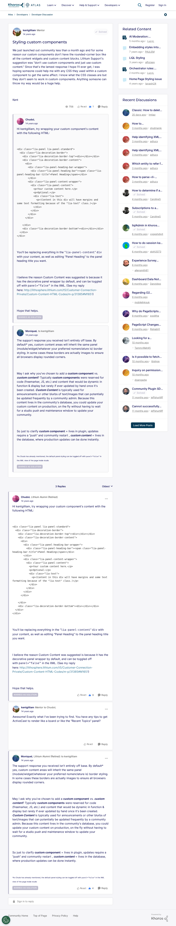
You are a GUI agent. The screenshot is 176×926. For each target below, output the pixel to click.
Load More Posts (143, 425)
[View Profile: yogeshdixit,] (126, 227)
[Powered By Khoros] (159, 918)
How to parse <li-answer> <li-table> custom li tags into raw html (147, 177)
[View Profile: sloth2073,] (126, 245)
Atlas (10, 14)
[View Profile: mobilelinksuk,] (126, 295)
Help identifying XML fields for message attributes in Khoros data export (145, 137)
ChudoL (30, 119)
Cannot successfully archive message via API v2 (145, 406)
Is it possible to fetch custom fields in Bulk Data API (146, 357)
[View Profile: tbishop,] (126, 359)
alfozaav (150, 62)
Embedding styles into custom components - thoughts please (144, 47)
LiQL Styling (137, 58)
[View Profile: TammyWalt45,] (126, 340)
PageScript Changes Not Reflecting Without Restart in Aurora (147, 324)
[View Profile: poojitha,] (126, 313)
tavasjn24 (150, 83)
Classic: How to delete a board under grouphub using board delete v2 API (147, 110)
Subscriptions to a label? (144, 208)
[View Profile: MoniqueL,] (20, 332)
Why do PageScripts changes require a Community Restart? (145, 311)
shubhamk (156, 128)
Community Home (18, 915)
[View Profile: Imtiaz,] (126, 112)
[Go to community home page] (24, 5)
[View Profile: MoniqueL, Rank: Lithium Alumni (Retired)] (15, 758)
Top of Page (40, 915)
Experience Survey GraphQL (144, 260)
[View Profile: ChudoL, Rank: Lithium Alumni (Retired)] (15, 498)
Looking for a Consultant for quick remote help (145, 338)
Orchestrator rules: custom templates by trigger (143, 68)
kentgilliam (29, 30)
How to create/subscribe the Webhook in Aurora (145, 123)
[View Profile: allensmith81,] (126, 263)
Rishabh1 (155, 329)
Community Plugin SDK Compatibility (147, 389)
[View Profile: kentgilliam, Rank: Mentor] (17, 32)
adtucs (154, 141)
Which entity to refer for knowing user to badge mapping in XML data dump (147, 163)
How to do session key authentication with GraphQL (147, 243)
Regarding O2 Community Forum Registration (144, 292)
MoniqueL (31, 331)
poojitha (154, 315)
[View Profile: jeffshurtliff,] (126, 391)
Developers (22, 14)
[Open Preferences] (6, 920)
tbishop (155, 361)
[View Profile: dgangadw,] (126, 372)
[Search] (140, 5)
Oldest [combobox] (107, 486)
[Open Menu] (165, 14)
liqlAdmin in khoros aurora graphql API (144, 225)
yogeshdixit (156, 234)
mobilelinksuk (142, 302)
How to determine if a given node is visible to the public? (147, 190)
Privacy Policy (60, 915)
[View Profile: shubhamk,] (126, 126)
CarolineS (155, 199)
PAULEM (150, 51)
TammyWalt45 (143, 347)
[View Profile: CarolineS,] (126, 193)
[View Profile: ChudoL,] (20, 121)
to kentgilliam (46, 331)
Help (75, 915)
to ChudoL (50, 707)
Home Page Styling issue (145, 79)
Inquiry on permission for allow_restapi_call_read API (147, 370)
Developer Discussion (42, 14)
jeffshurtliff (157, 397)
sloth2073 (155, 251)
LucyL (150, 41)
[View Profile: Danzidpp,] (126, 281)
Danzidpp (155, 283)
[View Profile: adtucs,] (126, 139)
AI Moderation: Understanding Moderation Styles (141, 36)
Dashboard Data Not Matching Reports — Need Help (145, 279)
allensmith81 (141, 270)
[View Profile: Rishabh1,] (126, 327)
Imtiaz (152, 114)
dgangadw (141, 379)
